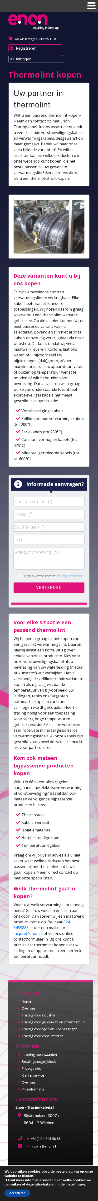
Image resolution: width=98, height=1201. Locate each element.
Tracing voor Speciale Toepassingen (49, 1029)
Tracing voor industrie (38, 1015)
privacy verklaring (70, 576)
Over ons (29, 1008)
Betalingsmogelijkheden (40, 1061)
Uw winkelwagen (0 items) (36, 39)
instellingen (75, 1184)
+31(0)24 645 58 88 (46, 1138)
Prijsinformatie (33, 1089)
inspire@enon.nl (28, 933)
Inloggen (23, 59)
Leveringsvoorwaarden (39, 1054)
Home (26, 1001)
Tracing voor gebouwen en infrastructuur (53, 1022)
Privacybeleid (32, 1068)
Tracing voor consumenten (42, 1036)
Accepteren (17, 1193)
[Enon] (33, 21)
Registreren (26, 48)
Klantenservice (33, 1075)
